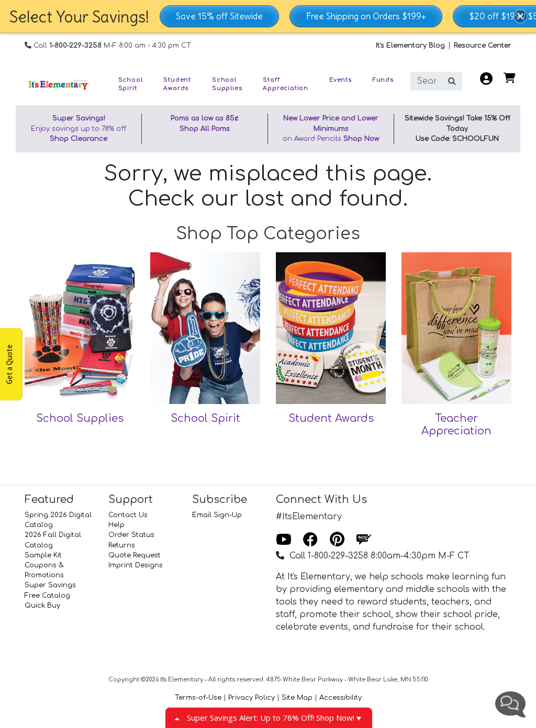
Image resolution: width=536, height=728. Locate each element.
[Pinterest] (337, 540)
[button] (520, 16)
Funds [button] (383, 80)
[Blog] (364, 540)
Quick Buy (42, 605)
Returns (121, 545)
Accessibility (340, 697)
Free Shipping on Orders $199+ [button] (366, 16)
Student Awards (331, 418)
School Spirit (205, 418)
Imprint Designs (135, 565)
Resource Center (482, 45)
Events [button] (340, 80)
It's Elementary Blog (410, 45)
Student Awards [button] (177, 84)
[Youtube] (284, 540)
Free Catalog (47, 595)
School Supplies (80, 418)
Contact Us (128, 515)
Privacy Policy (251, 697)
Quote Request (134, 555)
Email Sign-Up (217, 515)
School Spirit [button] (130, 84)
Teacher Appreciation (456, 424)
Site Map (297, 697)
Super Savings (50, 585)
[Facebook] (310, 540)
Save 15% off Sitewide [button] (219, 16)
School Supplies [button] (227, 84)
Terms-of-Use (198, 697)
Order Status (131, 535)
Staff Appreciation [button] (285, 84)
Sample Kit (43, 555)
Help (116, 525)
